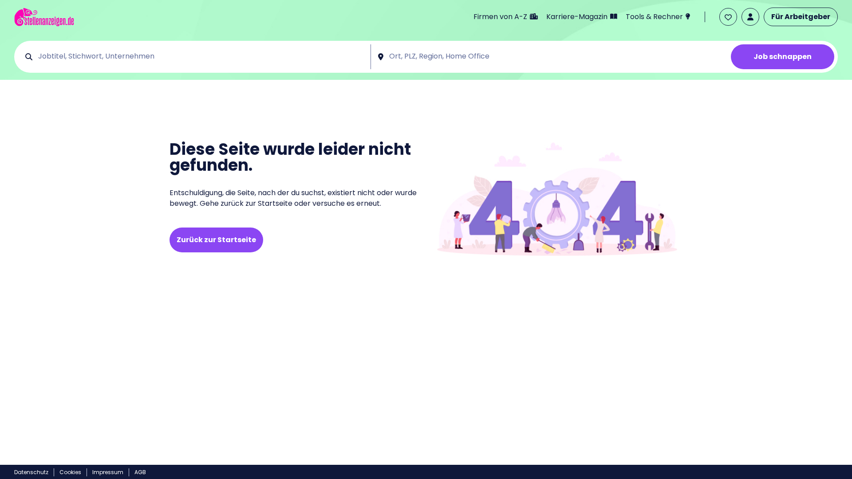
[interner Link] (44, 17)
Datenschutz (31, 472)
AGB (140, 472)
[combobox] (201, 56)
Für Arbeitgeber (800, 17)
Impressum (107, 472)
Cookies (70, 472)
